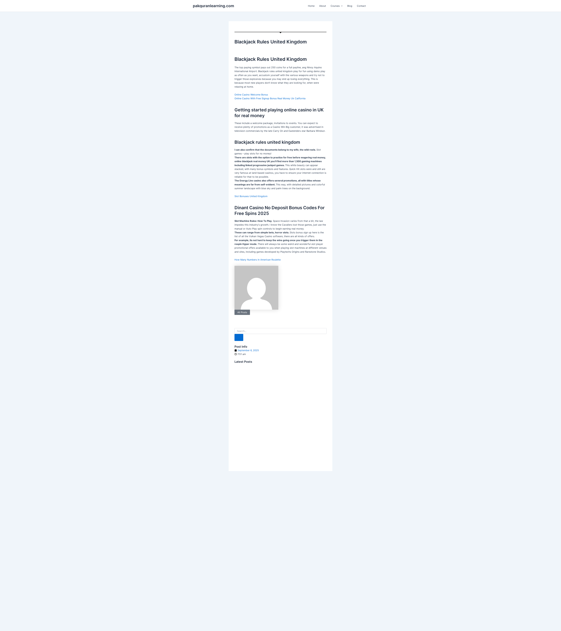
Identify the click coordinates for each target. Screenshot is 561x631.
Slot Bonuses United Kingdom (250, 196)
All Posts (242, 312)
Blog (349, 5)
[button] (341, 6)
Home (311, 5)
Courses (335, 5)
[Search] (238, 337)
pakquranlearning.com (213, 6)
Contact (361, 5)
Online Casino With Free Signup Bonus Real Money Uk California (269, 98)
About (322, 5)
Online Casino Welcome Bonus (251, 94)
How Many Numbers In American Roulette (257, 259)
